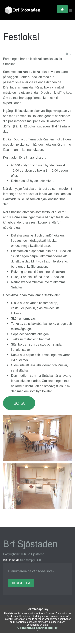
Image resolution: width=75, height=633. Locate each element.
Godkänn (23, 628)
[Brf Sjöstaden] (22, 10)
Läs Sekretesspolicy (44, 628)
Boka (19, 403)
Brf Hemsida (11, 560)
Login (62, 9)
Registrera (21, 583)
